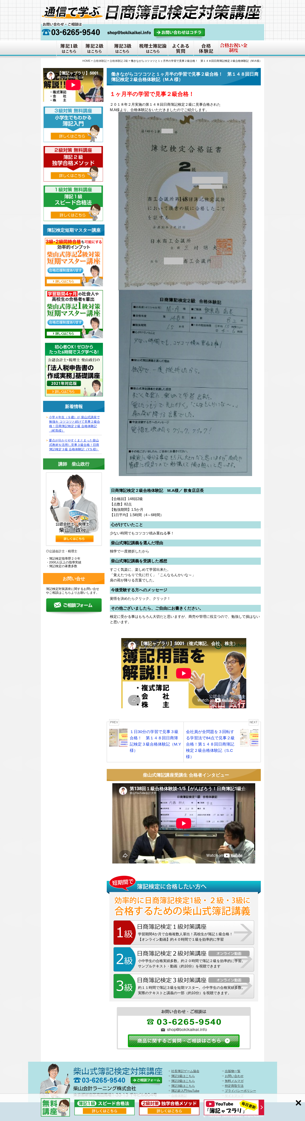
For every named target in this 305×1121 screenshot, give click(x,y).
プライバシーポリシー (240, 1090)
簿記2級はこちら (183, 1081)
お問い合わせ (234, 1076)
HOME (86, 60)
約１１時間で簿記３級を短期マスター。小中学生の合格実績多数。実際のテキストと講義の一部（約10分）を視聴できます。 (191, 990)
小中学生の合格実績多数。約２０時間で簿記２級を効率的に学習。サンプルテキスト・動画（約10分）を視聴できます (191, 963)
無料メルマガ (234, 1081)
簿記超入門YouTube (185, 1090)
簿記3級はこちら (183, 1086)
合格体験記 (100, 60)
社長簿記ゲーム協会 (185, 1071)
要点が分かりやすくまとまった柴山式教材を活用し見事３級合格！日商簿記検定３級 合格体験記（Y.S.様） (74, 445)
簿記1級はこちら (183, 1076)
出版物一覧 (232, 1071)
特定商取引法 (234, 1086)
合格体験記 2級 (119, 60)
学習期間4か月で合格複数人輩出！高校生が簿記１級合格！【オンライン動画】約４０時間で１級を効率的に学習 (185, 936)
